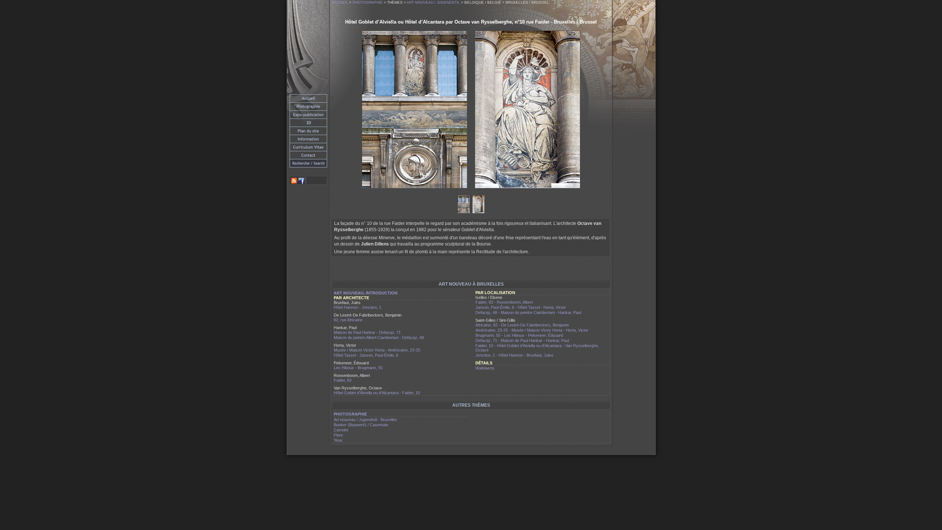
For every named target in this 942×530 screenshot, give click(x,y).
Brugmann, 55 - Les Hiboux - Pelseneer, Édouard (519, 335)
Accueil (340, 2)
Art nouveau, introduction (365, 293)
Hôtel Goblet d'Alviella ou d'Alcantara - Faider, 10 (377, 393)
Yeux (338, 440)
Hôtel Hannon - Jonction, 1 (357, 307)
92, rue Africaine (348, 320)
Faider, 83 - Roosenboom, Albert (504, 302)
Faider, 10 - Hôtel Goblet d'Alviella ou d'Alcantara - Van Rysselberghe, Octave (537, 347)
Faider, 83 (342, 380)
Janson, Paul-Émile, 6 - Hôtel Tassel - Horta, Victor (520, 307)
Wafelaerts (485, 368)
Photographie (368, 2)
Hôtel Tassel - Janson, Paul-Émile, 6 (366, 355)
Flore (338, 435)
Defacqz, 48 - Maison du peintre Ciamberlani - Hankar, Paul (528, 312)
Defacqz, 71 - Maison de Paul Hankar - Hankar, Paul (522, 340)
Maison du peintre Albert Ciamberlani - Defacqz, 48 (379, 337)
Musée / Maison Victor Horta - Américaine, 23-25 (377, 350)
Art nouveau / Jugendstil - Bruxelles (365, 419)
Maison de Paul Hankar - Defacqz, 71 (367, 332)
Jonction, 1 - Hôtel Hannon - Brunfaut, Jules (514, 355)
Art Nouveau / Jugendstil (433, 2)
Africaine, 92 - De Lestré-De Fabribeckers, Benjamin (522, 325)
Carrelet (341, 430)
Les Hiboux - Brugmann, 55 (358, 367)
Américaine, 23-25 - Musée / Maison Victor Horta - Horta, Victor (531, 330)
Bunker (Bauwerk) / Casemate (361, 425)
